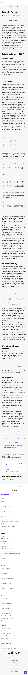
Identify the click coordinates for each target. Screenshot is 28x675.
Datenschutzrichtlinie (14, 664)
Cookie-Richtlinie (14, 669)
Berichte (3, 645)
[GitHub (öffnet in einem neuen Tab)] (9, 652)
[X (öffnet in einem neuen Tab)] (16, 652)
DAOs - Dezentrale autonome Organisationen (10, 553)
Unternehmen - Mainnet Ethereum (8, 588)
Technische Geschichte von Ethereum (9, 635)
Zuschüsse (3, 581)
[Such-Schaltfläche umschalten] (23, 2)
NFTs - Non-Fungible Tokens (7, 548)
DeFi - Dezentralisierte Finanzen (8, 551)
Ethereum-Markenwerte (14, 658)
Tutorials (3, 571)
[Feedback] (25, 672)
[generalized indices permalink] (1, 347)
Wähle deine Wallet (5, 538)
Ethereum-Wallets (4, 508)
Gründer (3, 590)
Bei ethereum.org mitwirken (7, 605)
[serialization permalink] (1, 58)
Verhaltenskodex (14, 660)
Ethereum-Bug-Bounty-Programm (8, 610)
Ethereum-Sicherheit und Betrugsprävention (10, 521)
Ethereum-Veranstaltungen (6, 603)
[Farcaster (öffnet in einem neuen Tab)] (12, 652)
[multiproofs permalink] (1, 377)
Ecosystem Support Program (7, 618)
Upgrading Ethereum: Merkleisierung (13, 445)
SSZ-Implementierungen (10, 447)
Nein (13, 479)
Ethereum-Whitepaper (5, 628)
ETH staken (3, 558)
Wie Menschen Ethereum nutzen (8, 526)
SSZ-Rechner (8, 450)
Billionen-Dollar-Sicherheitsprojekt (8, 648)
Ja (6, 479)
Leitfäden (3, 536)
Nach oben (15, 490)
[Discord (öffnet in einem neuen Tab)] (19, 652)
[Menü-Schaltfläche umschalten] (26, 2)
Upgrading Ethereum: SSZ (11, 442)
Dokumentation (4, 573)
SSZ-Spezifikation (9, 235)
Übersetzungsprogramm (6, 608)
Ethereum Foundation (5, 613)
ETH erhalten (4, 541)
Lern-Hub (3, 501)
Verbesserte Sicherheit (6, 633)
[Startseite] (1, 2)
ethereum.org (5, 494)
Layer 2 (2, 561)
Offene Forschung (5, 638)
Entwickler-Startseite (5, 568)
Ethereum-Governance (6, 643)
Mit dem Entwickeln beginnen (7, 576)
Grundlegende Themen (6, 583)
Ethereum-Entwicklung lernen (7, 578)
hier (10, 399)
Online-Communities (5, 600)
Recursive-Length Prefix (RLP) (17, 35)
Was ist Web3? (4, 511)
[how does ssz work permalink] (1, 54)
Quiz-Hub (3, 523)
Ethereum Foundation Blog (7, 615)
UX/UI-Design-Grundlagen (6, 585)
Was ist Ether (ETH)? (5, 506)
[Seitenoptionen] (10, 16)
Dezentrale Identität (5, 556)
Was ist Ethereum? (5, 503)
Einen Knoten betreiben (6, 518)
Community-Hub (4, 598)
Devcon (3, 620)
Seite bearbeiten (16, 15)
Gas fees (3, 516)
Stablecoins (3, 546)
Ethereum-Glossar (5, 528)
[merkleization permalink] (1, 263)
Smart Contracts (4, 513)
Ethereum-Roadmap (5, 630)
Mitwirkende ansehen (16, 457)
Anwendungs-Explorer (6, 543)
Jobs (14, 662)
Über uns (14, 655)
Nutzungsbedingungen (14, 666)
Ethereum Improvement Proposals (8, 640)
